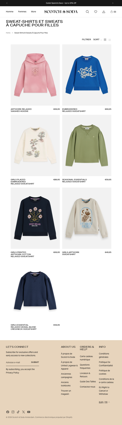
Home (8, 33)
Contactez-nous (87, 386)
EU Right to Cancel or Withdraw (104, 390)
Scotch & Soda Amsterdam (23, 417)
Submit (35, 362)
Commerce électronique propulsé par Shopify (53, 417)
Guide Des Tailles (88, 381)
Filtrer (86, 40)
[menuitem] (9, 11)
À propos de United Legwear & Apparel (69, 365)
